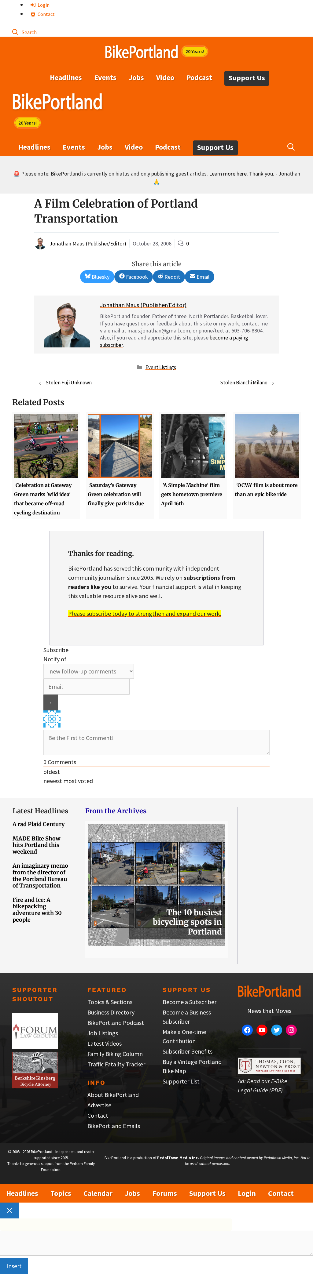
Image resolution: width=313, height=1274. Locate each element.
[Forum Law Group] (35, 1047)
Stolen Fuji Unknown (69, 382)
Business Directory (110, 1012)
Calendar (97, 1193)
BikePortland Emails (113, 1126)
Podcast (199, 77)
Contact (46, 14)
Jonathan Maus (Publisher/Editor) (88, 243)
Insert (14, 1266)
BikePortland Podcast (115, 1022)
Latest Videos (104, 1043)
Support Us (247, 77)
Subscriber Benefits (187, 1051)
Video (165, 77)
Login (43, 5)
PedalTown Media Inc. (178, 1157)
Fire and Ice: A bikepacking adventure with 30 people (37, 909)
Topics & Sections (109, 1002)
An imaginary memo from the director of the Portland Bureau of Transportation (40, 875)
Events (105, 77)
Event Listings (160, 367)
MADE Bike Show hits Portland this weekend (36, 845)
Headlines (66, 77)
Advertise (99, 1105)
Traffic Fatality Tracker (116, 1064)
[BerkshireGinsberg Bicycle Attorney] (35, 1086)
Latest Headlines (40, 811)
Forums (164, 1193)
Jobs (136, 77)
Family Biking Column (115, 1054)
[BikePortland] (57, 103)
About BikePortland (113, 1094)
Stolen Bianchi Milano (243, 382)
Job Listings (102, 1033)
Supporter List (181, 1081)
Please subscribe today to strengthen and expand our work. (144, 613)
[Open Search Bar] (24, 32)
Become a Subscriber (189, 1002)
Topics (60, 1193)
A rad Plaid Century (39, 824)
